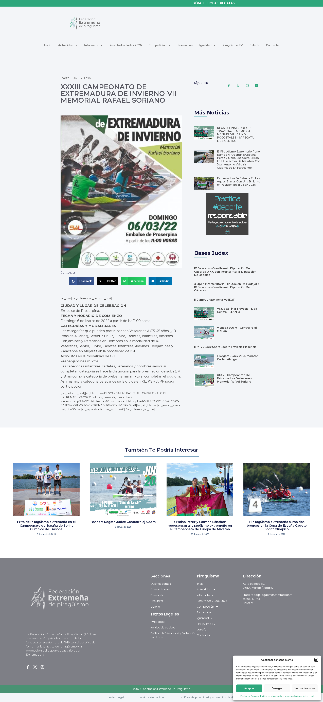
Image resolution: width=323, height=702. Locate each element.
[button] (316, 660)
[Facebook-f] (28, 667)
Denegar (277, 688)
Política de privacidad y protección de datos (280, 696)
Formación (185, 45)
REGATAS (227, 3)
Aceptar (249, 688)
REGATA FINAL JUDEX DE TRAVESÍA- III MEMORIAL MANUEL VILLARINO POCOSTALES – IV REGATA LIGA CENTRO (235, 134)
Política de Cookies (249, 696)
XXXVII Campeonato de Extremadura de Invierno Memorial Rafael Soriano (234, 378)
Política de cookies (152, 697)
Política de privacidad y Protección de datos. (210, 697)
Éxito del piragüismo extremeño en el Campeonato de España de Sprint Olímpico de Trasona (46, 525)
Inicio (47, 45)
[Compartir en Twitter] (238, 85)
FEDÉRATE (196, 3)
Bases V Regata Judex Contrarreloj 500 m (123, 522)
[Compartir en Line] (247, 85)
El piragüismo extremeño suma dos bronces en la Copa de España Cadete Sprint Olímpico (277, 525)
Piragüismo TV (233, 45)
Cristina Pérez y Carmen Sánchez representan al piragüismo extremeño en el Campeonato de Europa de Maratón (200, 525)
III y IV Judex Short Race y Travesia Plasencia (225, 347)
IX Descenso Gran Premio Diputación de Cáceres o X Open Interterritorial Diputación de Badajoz (225, 271)
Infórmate (91, 45)
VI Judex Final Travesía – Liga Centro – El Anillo (237, 310)
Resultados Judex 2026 (126, 45)
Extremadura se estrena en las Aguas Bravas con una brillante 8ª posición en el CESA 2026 (238, 181)
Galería (254, 45)
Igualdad (205, 45)
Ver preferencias (305, 688)
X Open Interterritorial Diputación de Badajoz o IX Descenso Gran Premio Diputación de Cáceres (227, 287)
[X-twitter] (35, 667)
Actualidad (65, 45)
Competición (158, 45)
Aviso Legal (308, 696)
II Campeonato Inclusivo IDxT (214, 299)
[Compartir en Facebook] (228, 85)
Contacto (272, 45)
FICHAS (213, 3)
